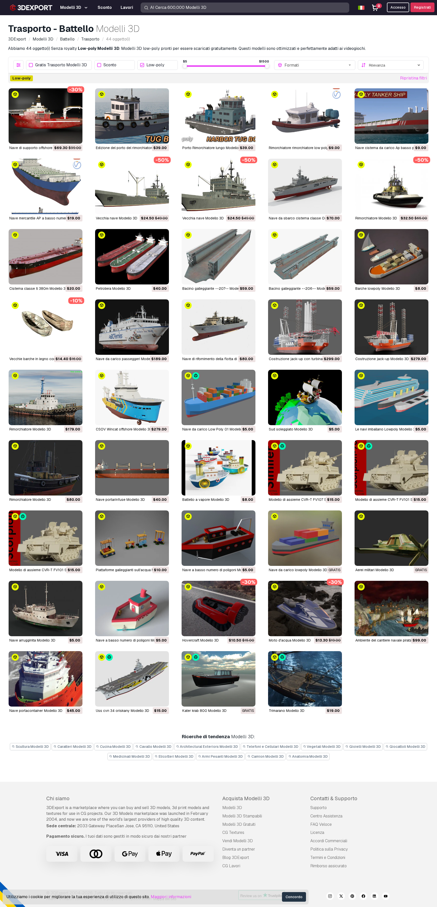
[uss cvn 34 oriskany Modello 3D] (132, 679)
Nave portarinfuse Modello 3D (120, 499)
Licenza (317, 832)
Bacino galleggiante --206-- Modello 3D (302, 288)
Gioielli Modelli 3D (364, 746)
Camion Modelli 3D (267, 756)
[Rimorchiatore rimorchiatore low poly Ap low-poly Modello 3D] (305, 116)
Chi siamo (58, 798)
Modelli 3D (232, 807)
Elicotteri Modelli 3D (175, 756)
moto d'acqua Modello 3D (290, 640)
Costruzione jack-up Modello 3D (382, 359)
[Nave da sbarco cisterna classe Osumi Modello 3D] (305, 186)
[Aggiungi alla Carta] (64, 136)
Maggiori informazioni (171, 896)
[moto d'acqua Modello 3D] (305, 608)
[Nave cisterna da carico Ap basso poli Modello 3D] (391, 116)
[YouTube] (386, 897)
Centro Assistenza (326, 816)
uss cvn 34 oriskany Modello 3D (122, 710)
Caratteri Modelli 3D (74, 746)
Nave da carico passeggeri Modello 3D (128, 359)
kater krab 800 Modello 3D (204, 710)
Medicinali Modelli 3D (131, 756)
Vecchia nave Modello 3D (116, 218)
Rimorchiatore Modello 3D (30, 429)
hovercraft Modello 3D (200, 640)
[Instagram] (330, 897)
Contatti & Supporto (333, 798)
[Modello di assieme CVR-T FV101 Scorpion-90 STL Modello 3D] (391, 468)
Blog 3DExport (235, 857)
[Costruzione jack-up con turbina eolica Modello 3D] (305, 327)
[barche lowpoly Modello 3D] (391, 256)
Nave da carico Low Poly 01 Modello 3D (215, 429)
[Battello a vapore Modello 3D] (218, 468)
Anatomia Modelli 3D (309, 756)
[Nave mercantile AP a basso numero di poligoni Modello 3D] (45, 186)
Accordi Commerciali (328, 840)
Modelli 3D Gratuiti (238, 824)
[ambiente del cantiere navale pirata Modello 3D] (391, 608)
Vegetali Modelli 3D (323, 746)
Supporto (318, 807)
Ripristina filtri (413, 78)
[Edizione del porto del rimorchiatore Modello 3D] (132, 116)
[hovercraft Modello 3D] (218, 608)
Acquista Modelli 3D (246, 798)
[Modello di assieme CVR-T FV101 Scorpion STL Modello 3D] (45, 538)
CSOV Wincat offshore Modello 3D (124, 429)
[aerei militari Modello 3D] (391, 538)
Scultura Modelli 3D (32, 746)
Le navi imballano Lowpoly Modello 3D (386, 429)
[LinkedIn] (374, 897)
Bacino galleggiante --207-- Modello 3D (215, 288)
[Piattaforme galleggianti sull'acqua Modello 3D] (132, 538)
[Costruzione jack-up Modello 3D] (391, 327)
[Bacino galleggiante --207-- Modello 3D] (218, 256)
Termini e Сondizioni (327, 857)
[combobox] (318, 65)
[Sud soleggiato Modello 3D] (305, 397)
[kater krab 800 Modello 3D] (218, 679)
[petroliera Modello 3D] (132, 256)
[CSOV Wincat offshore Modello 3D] (132, 397)
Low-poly (155, 65)
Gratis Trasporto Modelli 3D (61, 65)
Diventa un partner (238, 849)
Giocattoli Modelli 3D (407, 746)
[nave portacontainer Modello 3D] (45, 679)
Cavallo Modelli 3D (155, 746)
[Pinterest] (352, 897)
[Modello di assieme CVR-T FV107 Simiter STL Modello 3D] (305, 468)
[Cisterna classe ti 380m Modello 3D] (45, 256)
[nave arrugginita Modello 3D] (45, 608)
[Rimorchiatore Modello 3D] (45, 397)
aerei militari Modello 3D (374, 570)
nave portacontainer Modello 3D (35, 710)
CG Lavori (231, 866)
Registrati (422, 7)
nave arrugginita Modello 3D (32, 640)
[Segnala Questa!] (75, 136)
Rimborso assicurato (328, 866)
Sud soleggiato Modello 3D (291, 429)
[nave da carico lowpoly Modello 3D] (305, 538)
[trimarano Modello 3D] (305, 679)
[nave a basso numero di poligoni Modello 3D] (218, 538)
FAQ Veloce (321, 824)
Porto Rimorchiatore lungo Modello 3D (213, 148)
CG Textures (233, 832)
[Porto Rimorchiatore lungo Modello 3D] (218, 116)
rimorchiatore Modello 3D (376, 218)
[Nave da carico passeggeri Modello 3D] (132, 327)
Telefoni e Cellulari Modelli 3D (272, 746)
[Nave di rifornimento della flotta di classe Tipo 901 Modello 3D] (218, 327)
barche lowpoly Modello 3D (377, 288)
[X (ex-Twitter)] (341, 897)
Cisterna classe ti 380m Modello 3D (38, 288)
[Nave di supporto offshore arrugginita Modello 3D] (45, 116)
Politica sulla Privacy (329, 849)
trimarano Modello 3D (286, 710)
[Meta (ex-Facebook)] (363, 897)
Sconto (109, 65)
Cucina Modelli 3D (115, 746)
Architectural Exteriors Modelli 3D (208, 746)
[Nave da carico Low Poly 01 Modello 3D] (218, 397)
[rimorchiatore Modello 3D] (391, 186)
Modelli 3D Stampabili (242, 816)
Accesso (398, 7)
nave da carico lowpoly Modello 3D (298, 570)
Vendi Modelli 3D (237, 840)
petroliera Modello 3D (113, 288)
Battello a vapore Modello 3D (205, 499)
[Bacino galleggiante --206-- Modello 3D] (305, 256)
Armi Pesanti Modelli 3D (222, 756)
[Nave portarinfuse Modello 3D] (132, 468)
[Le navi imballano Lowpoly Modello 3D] (391, 397)
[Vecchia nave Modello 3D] (132, 186)
